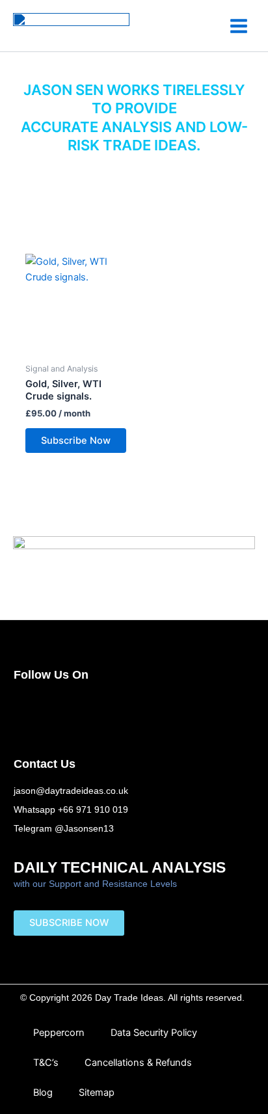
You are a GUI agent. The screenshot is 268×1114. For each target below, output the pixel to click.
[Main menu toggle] (238, 25)
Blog (43, 1092)
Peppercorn (59, 1033)
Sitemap (96, 1092)
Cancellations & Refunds (138, 1062)
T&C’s (46, 1062)
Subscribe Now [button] (76, 440)
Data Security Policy (154, 1033)
